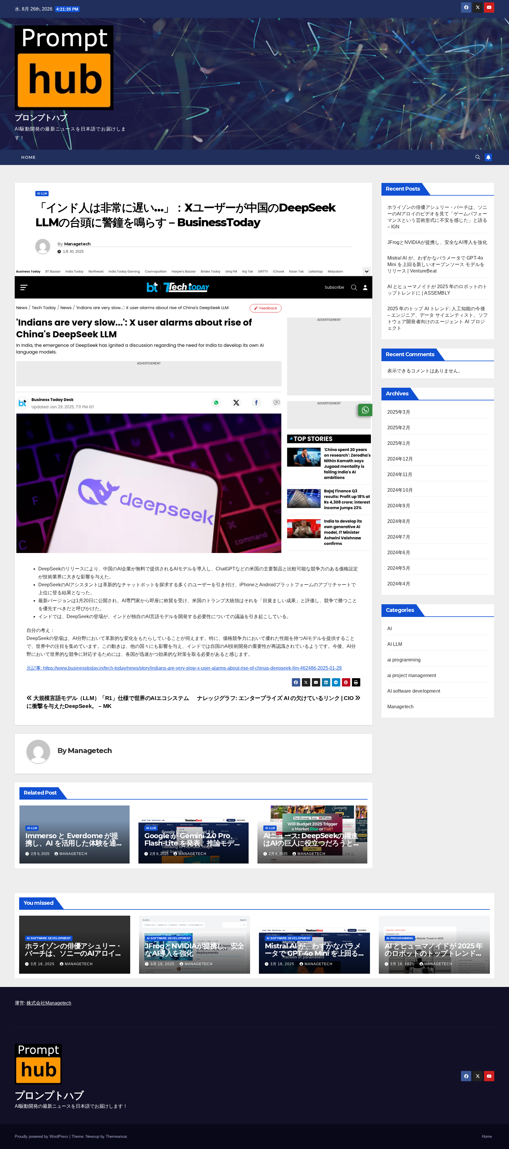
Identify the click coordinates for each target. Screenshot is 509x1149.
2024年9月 (398, 505)
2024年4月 (398, 583)
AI (389, 628)
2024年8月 (398, 521)
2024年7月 (398, 536)
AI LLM (42, 193)
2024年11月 (400, 474)
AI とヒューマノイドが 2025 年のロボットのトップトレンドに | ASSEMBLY (434, 953)
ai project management (411, 675)
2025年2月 (398, 427)
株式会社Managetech (49, 1003)
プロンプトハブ (41, 117)
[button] (477, 157)
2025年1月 (398, 443)
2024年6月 (398, 552)
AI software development (413, 691)
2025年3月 (398, 412)
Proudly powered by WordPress (42, 1136)
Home (28, 157)
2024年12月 (400, 458)
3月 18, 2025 (43, 964)
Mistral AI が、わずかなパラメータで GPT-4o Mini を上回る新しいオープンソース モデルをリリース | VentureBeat (436, 264)
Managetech (77, 244)
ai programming (404, 659)
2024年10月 (400, 490)
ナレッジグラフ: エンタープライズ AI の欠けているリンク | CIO (276, 698)
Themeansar (116, 1136)
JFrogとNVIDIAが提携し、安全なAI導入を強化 (437, 242)
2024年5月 (398, 568)
